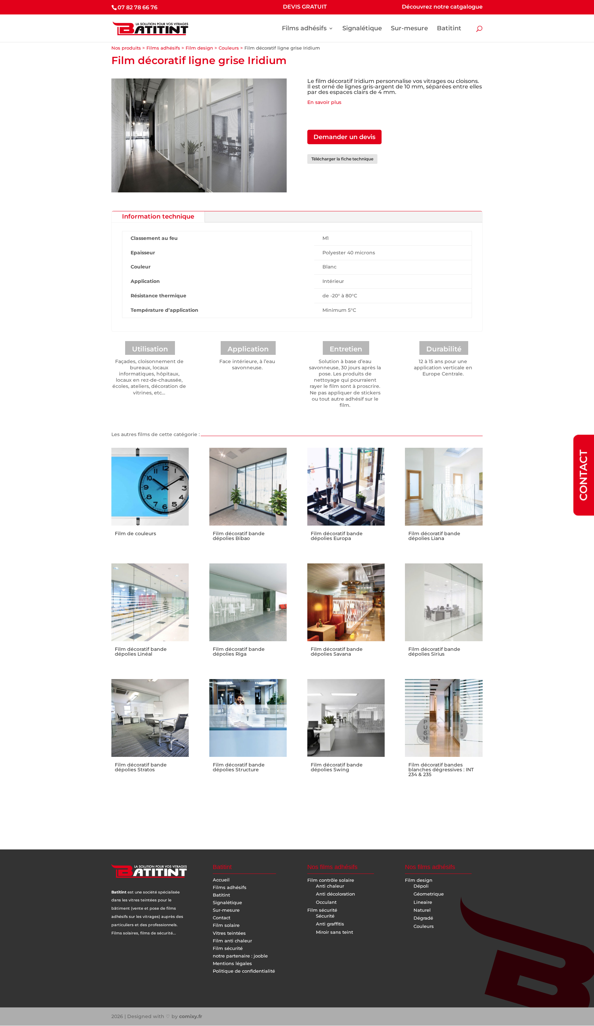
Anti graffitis (330, 924)
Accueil (221, 879)
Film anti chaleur (232, 940)
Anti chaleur (330, 886)
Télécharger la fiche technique (342, 158)
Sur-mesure (409, 29)
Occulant (326, 902)
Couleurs (229, 48)
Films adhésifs (304, 29)
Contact (221, 917)
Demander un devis (344, 137)
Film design (199, 48)
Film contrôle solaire (330, 880)
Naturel (422, 910)
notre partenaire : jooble (240, 956)
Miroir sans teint (334, 932)
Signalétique (362, 29)
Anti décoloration (335, 894)
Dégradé (423, 918)
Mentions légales (232, 963)
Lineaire (423, 902)
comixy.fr (190, 1016)
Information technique (158, 216)
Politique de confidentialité (244, 971)
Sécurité (325, 916)
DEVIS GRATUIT (305, 7)
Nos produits (126, 48)
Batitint (449, 29)
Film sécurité (228, 948)
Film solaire (226, 925)
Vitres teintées (229, 933)
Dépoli (421, 886)
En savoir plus (324, 102)
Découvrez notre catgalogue (442, 7)
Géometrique (429, 894)
